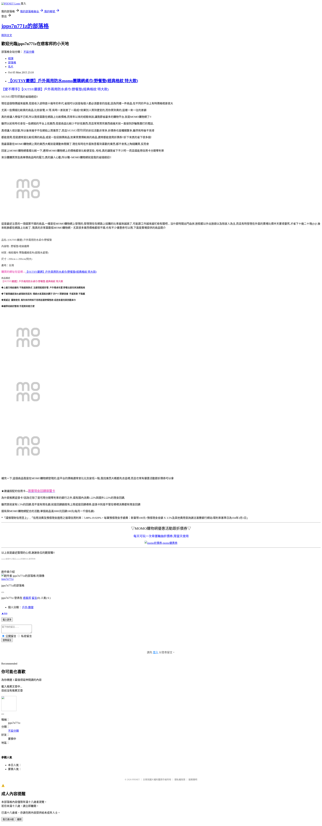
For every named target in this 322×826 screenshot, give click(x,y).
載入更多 (7, 619)
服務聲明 (193, 779)
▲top (4, 613)
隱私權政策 (179, 779)
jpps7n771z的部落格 (25, 26)
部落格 (12, 62)
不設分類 (28, 51)
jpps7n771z (7, 579)
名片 (10, 66)
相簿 (10, 58)
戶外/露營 (28, 607)
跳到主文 (6, 35)
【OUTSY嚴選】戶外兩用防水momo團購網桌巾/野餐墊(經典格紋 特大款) (73, 81)
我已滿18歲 (8, 819)
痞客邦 (27, 598)
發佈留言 (7, 640)
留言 (34, 598)
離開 (19, 819)
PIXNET (136, 779)
